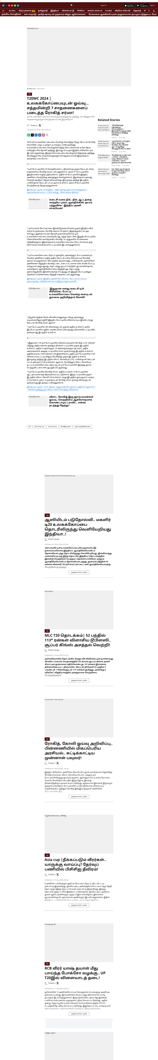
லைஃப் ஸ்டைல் (94, 11)
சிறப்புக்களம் (25, 11)
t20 (29, 427)
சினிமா (80, 11)
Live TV (103, 5)
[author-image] (28, 125)
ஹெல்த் (137, 11)
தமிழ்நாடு (43, 11)
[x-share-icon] (32, 136)
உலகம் (108, 11)
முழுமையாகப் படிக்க (79, 572)
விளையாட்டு (68, 11)
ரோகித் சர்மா (66, 427)
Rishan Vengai (53, 539)
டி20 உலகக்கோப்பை (82, 427)
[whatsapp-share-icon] (28, 136)
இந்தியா (55, 11)
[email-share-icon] (43, 136)
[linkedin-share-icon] (39, 136)
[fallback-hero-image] (104, 128)
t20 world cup (39, 427)
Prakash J (34, 126)
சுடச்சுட (12, 11)
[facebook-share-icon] (36, 136)
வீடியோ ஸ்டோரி (122, 11)
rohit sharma (52, 427)
